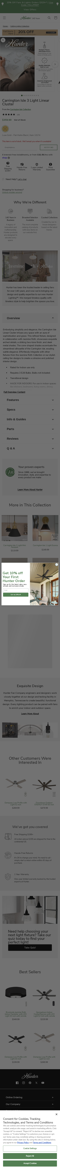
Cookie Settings (30, 1148)
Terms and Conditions (42, 1142)
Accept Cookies (30, 1163)
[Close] (56, 1114)
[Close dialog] (56, 564)
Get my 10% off (16, 595)
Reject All (30, 1156)
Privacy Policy (23, 1142)
